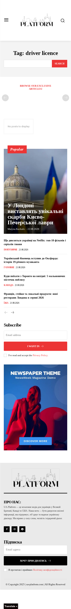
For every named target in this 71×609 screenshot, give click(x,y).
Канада (8, 285)
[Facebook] (7, 529)
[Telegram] (22, 529)
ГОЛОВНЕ (9, 267)
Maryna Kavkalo (16, 229)
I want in (33, 346)
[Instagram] (14, 529)
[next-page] (12, 312)
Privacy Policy (40, 355)
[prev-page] (5, 97)
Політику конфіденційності (47, 569)
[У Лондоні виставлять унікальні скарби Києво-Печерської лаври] (35, 191)
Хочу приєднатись (33, 560)
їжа (6, 303)
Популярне (10, 249)
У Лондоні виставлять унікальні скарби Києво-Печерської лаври (35, 213)
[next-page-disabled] (65, 97)
